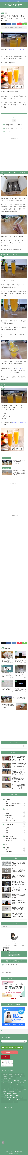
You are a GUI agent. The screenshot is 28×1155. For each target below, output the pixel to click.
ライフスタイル (14, 824)
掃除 (15, 830)
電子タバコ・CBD (15, 820)
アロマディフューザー (20, 1076)
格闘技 (19, 1095)
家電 (14, 844)
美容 (19, 1099)
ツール (4, 1084)
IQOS (15, 813)
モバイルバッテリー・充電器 (15, 803)
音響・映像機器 (15, 805)
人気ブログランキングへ (11, 950)
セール (14, 1082)
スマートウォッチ (6, 1082)
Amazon (15, 801)
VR (22, 1074)
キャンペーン (12, 1078)
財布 (25, 1099)
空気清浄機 (5, 1099)
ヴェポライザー (15, 819)
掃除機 (16, 1093)
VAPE (17, 1074)
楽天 (4, 1097)
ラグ (11, 1089)
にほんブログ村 (6, 972)
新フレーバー (6, 1095)
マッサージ (5, 1089)
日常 (2, 13)
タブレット (21, 1082)
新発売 (13, 1095)
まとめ (8, 131)
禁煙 (21, 1097)
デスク (10, 1084)
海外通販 (14, 848)
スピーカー (17, 1080)
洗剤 (9, 1097)
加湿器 (4, 1091)
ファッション (15, 828)
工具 (4, 1093)
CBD (10, 1074)
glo (15, 811)
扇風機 (9, 1093)
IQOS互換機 (15, 815)
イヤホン (5, 1078)
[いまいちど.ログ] (14, 6)
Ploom (15, 817)
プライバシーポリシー (10, 1151)
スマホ (24, 1080)
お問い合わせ (19, 1151)
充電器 (17, 1089)
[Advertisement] (14, 154)
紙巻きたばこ (13, 1099)
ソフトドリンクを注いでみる (14, 128)
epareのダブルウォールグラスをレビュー (15, 125)
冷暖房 (24, 1089)
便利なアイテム (14, 836)
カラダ (15, 827)
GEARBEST (15, 851)
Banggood (15, 849)
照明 (15, 1097)
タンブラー (19, 368)
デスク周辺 (15, 840)
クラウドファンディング (7, 1080)
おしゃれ (4, 479)
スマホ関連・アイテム (15, 838)
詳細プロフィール (9, 948)
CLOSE (14, 120)
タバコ (14, 809)
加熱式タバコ (12, 1091)
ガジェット (14, 799)
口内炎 (19, 1091)
